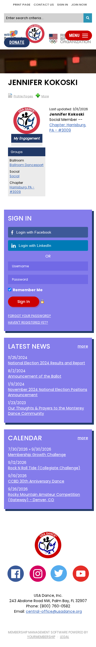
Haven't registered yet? (28, 322)
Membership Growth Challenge (37, 454)
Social (14, 176)
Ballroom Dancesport (26, 165)
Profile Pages (23, 96)
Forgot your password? (29, 316)
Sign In (62, 4)
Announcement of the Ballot (34, 376)
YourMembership (41, 637)
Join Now (79, 4)
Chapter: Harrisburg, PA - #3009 (67, 127)
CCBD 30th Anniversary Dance (36, 481)
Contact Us (44, 4)
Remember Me (28, 290)
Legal (64, 637)
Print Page (21, 4)
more (83, 346)
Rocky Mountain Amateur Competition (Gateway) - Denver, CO (44, 497)
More (45, 96)
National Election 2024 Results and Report (46, 363)
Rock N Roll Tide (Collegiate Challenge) (44, 468)
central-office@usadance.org (54, 611)
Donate (16, 42)
